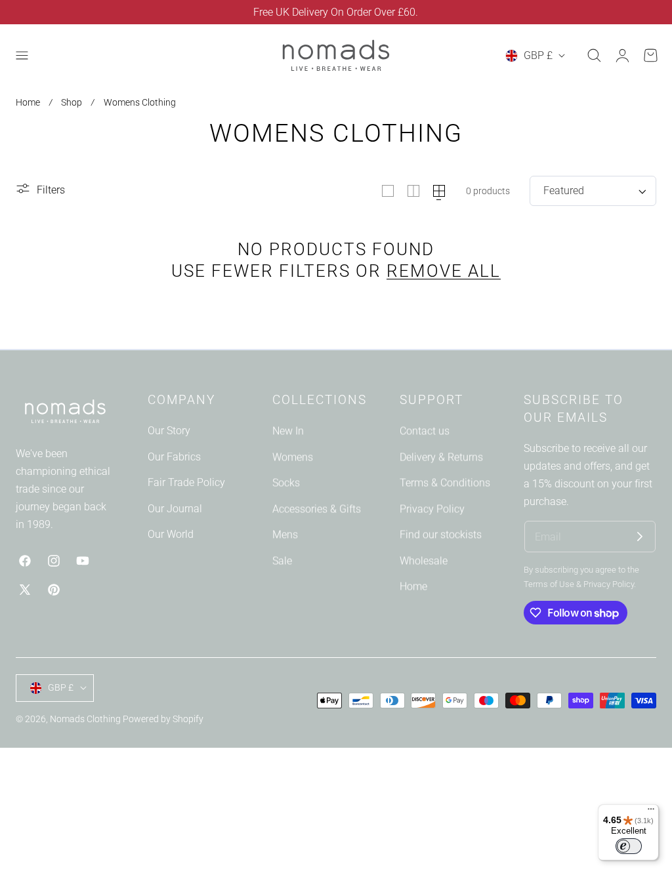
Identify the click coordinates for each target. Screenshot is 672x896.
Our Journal (175, 508)
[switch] (629, 846)
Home (28, 102)
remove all (444, 271)
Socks (286, 483)
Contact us (425, 430)
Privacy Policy (432, 508)
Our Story (169, 430)
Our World (171, 535)
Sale (282, 560)
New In (288, 430)
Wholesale (424, 560)
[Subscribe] (639, 536)
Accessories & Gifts (316, 508)
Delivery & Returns (441, 457)
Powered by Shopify (163, 719)
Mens (285, 535)
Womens (292, 457)
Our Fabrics (174, 457)
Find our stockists (441, 535)
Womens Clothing (140, 102)
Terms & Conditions (445, 483)
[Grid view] (388, 191)
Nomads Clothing (86, 719)
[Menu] (651, 812)
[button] (21, 55)
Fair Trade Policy (186, 483)
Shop (71, 102)
